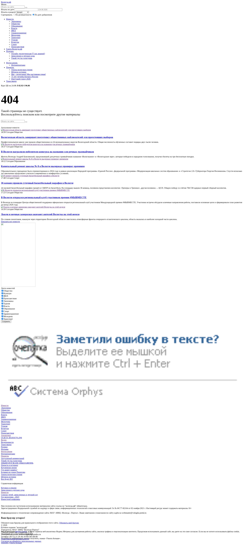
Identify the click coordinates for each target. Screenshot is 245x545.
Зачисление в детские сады (23, 56)
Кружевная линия (9, 468)
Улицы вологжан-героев (21, 70)
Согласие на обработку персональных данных (21, 541)
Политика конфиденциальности (15, 539)
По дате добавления (43, 15)
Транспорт (15, 37)
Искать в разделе (8, 12)
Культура (15, 42)
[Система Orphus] (122, 403)
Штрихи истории (18, 72)
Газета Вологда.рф (14, 49)
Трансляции (11, 81)
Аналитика (6, 435)
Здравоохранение (18, 33)
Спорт (14, 44)
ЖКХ (13, 31)
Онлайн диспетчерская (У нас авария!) (28, 54)
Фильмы (4, 449)
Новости (10, 19)
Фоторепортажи (18, 65)
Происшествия (17, 47)
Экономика (16, 21)
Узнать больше (15, 543)
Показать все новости (10, 221)
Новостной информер (10, 499)
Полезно (10, 51)
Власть (14, 28)
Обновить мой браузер (69, 523)
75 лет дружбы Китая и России (24, 77)
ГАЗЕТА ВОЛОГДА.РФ (11, 438)
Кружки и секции (8, 488)
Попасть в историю (9, 465)
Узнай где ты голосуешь (21, 58)
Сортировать (6, 15)
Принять (5, 543)
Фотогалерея (12, 63)
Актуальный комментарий (12, 458)
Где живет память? (9, 470)
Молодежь (15, 35)
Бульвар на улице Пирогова (13, 472)
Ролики (4, 447)
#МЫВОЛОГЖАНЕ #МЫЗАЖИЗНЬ (17, 463)
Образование (17, 26)
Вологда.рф (6, 2)
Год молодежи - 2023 (10, 497)
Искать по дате (7, 9)
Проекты (10, 67)
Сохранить (6, 321)
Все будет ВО (7, 479)
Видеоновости (7, 442)
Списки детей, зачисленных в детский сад (19, 495)
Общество (15, 24)
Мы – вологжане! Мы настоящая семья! (28, 74)
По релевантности (23, 15)
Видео (4, 440)
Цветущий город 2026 (20, 79)
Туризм (14, 40)
